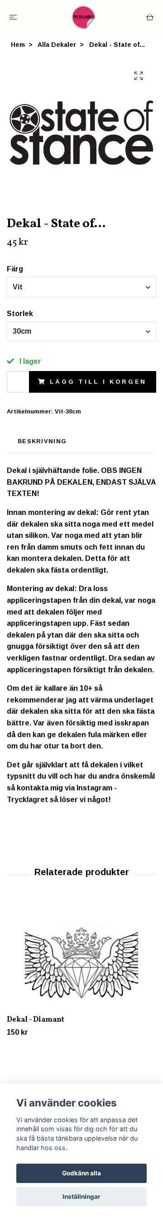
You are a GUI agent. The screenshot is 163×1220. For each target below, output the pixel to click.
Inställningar (81, 1196)
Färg (15, 269)
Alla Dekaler (57, 44)
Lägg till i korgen (98, 381)
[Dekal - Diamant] (81, 955)
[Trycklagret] (83, 17)
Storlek (20, 313)
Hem (18, 44)
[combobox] (81, 287)
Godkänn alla (81, 1173)
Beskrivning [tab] (42, 441)
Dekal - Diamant (35, 1020)
